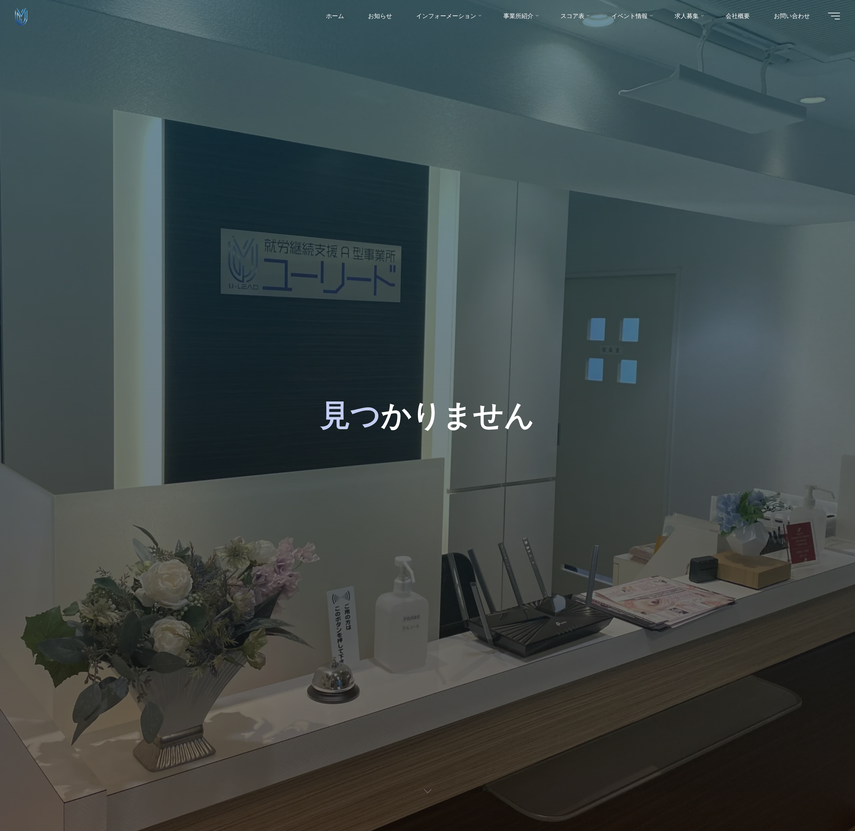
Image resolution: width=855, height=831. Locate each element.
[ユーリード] (21, 16)
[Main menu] (834, 16)
